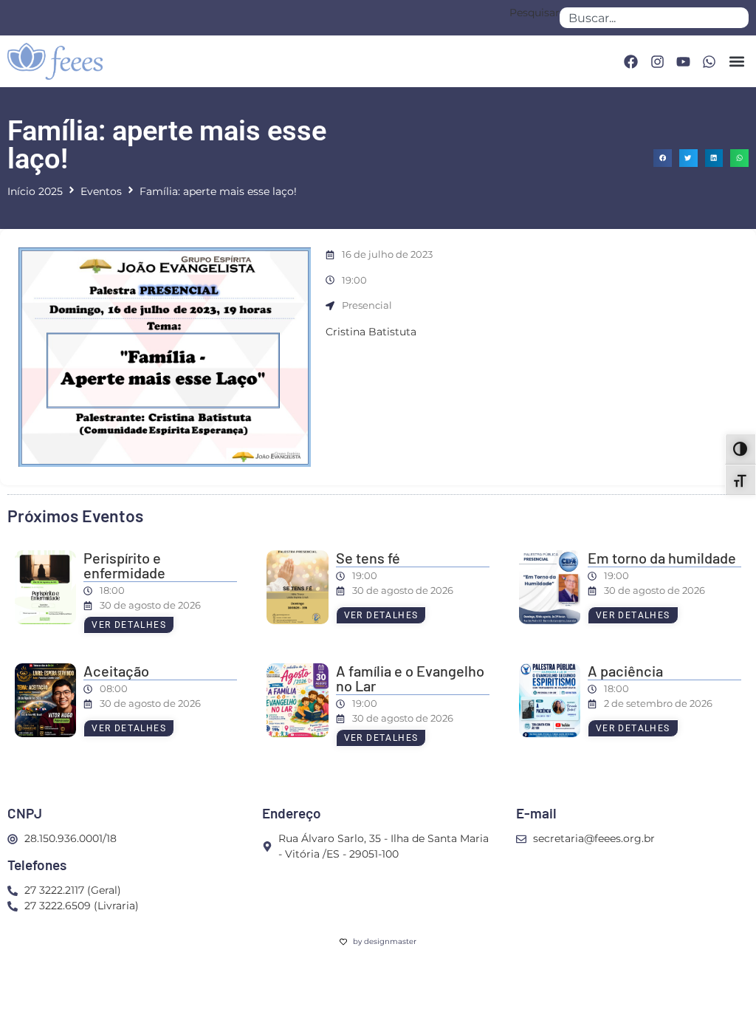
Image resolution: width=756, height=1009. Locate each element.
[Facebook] (630, 61)
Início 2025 (35, 191)
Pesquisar (534, 13)
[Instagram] (657, 61)
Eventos (101, 191)
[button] (736, 61)
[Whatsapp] (709, 61)
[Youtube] (683, 61)
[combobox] (654, 17)
